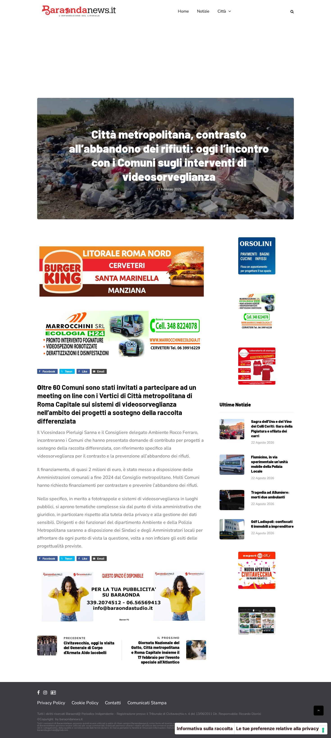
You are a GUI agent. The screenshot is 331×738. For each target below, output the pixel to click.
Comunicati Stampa (147, 703)
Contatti (113, 703)
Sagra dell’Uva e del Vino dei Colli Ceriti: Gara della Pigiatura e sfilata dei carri (271, 428)
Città (222, 11)
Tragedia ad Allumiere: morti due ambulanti (270, 494)
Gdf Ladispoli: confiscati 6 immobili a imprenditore (272, 523)
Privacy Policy (51, 703)
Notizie (203, 11)
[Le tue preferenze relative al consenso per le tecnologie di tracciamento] (323, 730)
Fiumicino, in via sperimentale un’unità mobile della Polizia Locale (269, 464)
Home (183, 11)
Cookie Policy (85, 703)
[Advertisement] (165, 56)
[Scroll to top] (319, 711)
